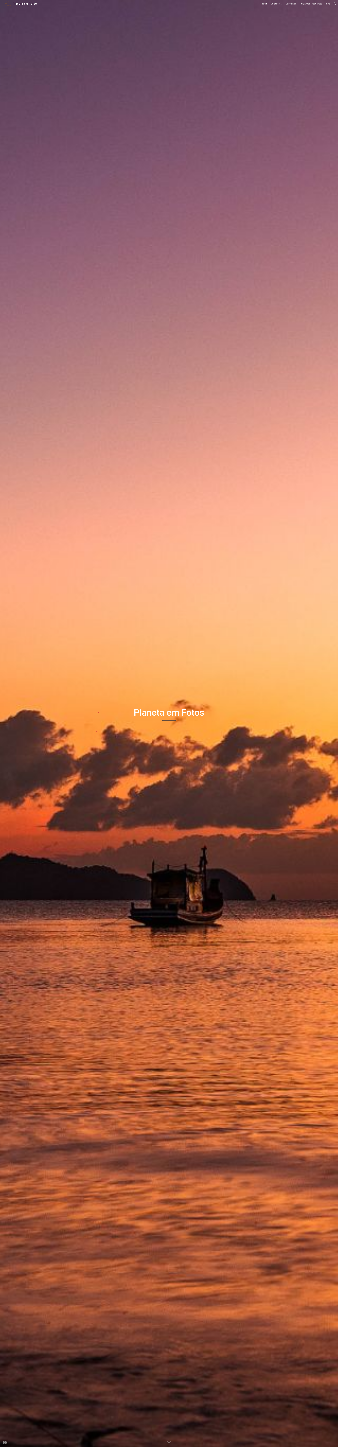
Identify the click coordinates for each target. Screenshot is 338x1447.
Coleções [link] (275, 3)
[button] (335, 4)
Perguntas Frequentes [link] (311, 3)
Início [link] (264, 3)
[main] (169, 715)
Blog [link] (327, 3)
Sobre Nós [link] (291, 3)
